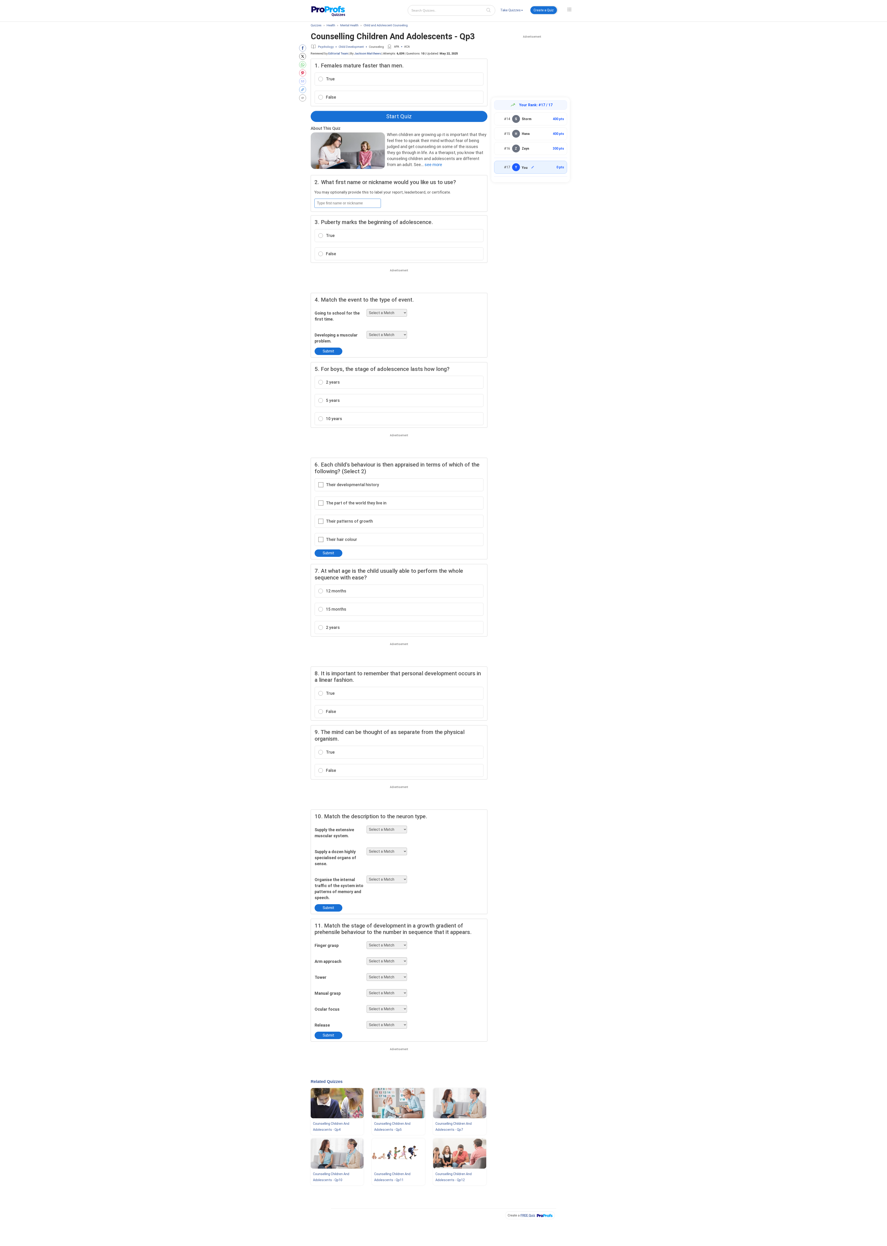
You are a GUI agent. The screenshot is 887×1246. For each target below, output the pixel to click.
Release (322, 1025)
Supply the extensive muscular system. (334, 832)
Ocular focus (327, 1009)
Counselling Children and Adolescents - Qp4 (331, 1126)
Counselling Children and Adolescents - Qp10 (331, 1177)
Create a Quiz (544, 10)
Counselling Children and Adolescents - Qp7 (453, 1126)
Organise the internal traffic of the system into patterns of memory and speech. (339, 888)
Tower (320, 977)
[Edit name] (533, 167)
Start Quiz (399, 116)
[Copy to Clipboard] (303, 89)
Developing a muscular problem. (336, 338)
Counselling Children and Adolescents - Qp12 (453, 1177)
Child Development (351, 47)
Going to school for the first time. (337, 316)
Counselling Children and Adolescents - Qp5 (392, 1126)
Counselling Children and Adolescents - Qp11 (392, 1177)
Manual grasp (328, 993)
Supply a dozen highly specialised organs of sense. (335, 857)
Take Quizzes (510, 10)
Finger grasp (327, 945)
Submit (328, 351)
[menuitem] (512, 11)
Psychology (326, 47)
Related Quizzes (327, 1081)
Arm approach (328, 961)
